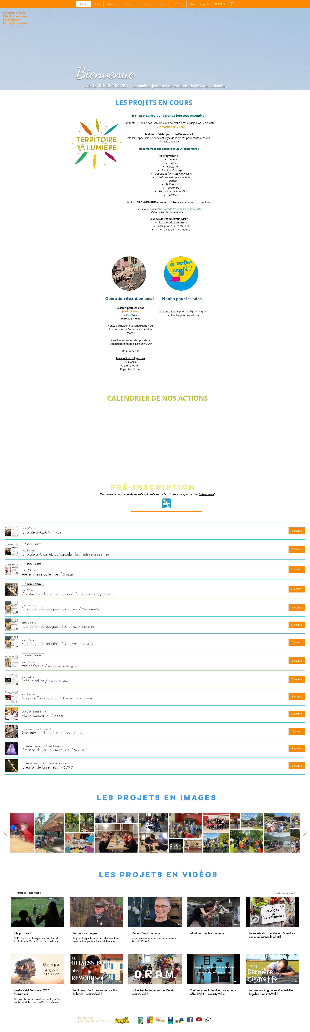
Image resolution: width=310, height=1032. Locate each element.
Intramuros (206, 494)
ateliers (167, 149)
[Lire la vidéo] (38, 912)
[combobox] (284, 892)
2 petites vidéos (168, 311)
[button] (231, 3)
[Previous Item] (5, 833)
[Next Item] (305, 833)
